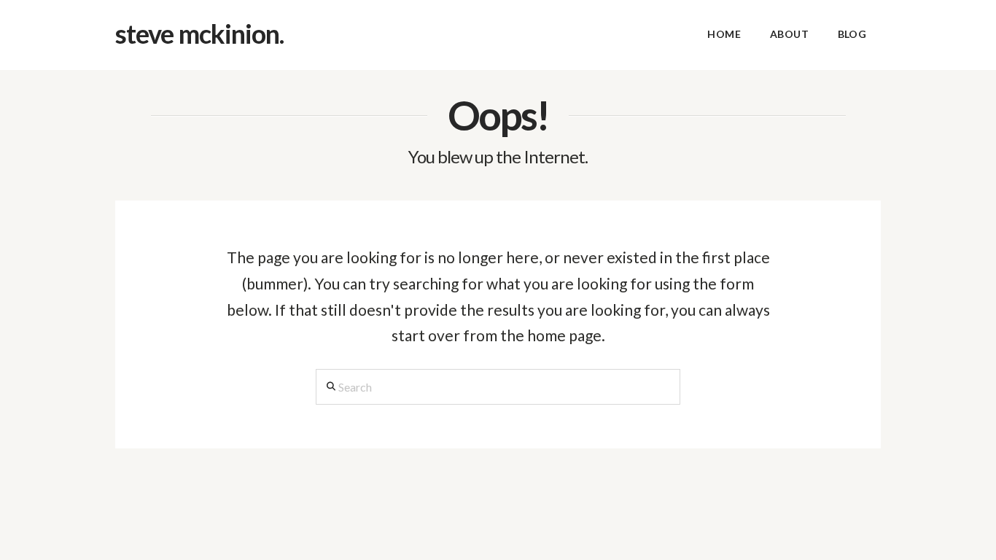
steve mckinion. (199, 33)
